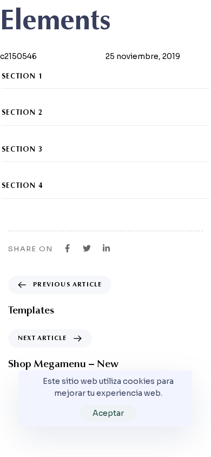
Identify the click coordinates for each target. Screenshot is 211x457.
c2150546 (18, 56)
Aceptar (108, 413)
